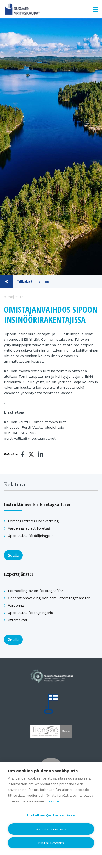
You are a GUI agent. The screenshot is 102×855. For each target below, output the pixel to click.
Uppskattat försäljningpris (30, 612)
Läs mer (53, 801)
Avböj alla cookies (51, 829)
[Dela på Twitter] (31, 455)
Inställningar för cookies (51, 815)
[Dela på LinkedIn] (40, 454)
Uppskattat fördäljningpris (30, 535)
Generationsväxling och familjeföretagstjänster (49, 598)
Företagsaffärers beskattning (33, 521)
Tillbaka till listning (33, 281)
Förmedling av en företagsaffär (35, 591)
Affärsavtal (17, 620)
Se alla (13, 555)
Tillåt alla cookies (51, 843)
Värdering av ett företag (29, 528)
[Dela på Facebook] (22, 454)
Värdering (16, 605)
